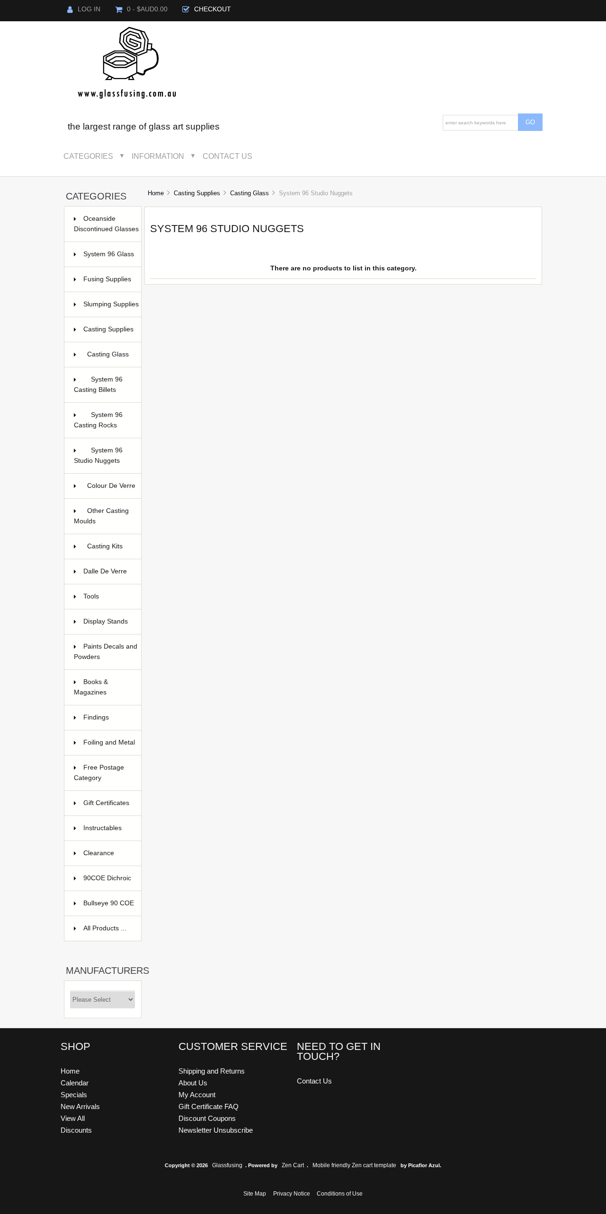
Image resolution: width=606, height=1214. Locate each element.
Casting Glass (249, 193)
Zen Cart (293, 1165)
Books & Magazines (102, 687)
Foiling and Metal (109, 747)
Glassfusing (227, 1165)
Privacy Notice (291, 1193)
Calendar (75, 1083)
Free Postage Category (99, 772)
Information (158, 156)
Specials (74, 1095)
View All (73, 1118)
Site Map (254, 1193)
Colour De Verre (111, 490)
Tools (106, 596)
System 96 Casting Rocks (98, 420)
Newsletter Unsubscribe (215, 1130)
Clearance (106, 853)
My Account (196, 1095)
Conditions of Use (340, 1193)
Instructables (106, 832)
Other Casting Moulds (102, 516)
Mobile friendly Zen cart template (354, 1165)
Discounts (76, 1130)
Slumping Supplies (111, 309)
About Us (192, 1083)
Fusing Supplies (107, 284)
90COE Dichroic (107, 883)
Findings (106, 717)
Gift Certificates (106, 807)
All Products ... (104, 928)
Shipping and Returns (211, 1071)
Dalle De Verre (106, 576)
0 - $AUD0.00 (147, 9)
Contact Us (227, 156)
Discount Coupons (207, 1118)
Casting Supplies (197, 193)
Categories (88, 156)
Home (156, 193)
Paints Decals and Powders (105, 651)
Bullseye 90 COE (108, 908)
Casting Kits (108, 551)
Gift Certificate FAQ (208, 1106)
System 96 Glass (108, 259)
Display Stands (106, 626)
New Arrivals (80, 1106)
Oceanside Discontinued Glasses (106, 228)
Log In (89, 9)
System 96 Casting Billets (102, 384)
